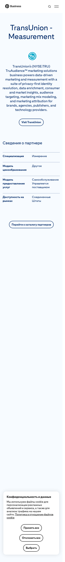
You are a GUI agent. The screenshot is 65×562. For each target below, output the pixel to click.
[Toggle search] (49, 6)
